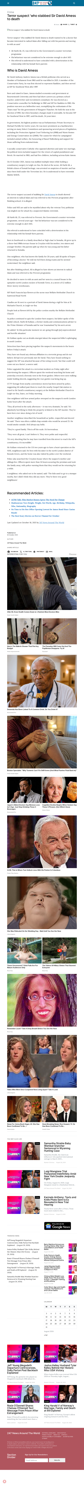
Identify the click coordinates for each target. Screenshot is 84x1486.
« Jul (45, 1335)
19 (55, 1320)
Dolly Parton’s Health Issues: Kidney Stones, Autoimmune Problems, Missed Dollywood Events (54, 1257)
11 (51, 1317)
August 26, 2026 (48, 1252)
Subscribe (57, 1460)
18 (51, 1320)
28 (65, 1324)
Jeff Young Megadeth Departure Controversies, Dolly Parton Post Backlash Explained (23, 1242)
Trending (47, 1361)
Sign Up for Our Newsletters (36, 1456)
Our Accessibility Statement (51, 1436)
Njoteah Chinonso (49, 1162)
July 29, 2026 (48, 1293)
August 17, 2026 (48, 1272)
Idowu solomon (11, 1422)
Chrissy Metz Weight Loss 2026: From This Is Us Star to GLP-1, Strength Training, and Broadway (54, 1278)
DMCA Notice (61, 1433)
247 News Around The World (16, 543)
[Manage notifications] (4, 1481)
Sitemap (44, 1438)
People (47, 1401)
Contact (64, 1435)
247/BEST (11, 1401)
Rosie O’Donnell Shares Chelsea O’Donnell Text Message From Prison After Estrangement (23, 1260)
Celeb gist (11, 1361)
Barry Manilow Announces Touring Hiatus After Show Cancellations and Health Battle (54, 1246)
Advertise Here (68, 1436)
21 (65, 1320)
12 (55, 1317)
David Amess (49, 194)
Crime (10, 12)
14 (65, 1317)
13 (60, 1317)
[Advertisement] (23, 1302)
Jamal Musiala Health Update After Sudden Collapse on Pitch (52, 1267)
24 (46, 1324)
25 (51, 1324)
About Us (56, 1435)
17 (46, 1320)
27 (60, 1324)
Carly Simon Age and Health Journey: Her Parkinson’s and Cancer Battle (54, 1288)
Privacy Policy (47, 1435)
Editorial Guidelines (49, 1433)
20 (60, 1320)
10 (46, 1317)
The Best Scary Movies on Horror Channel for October (35, 516)
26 (56, 1324)
